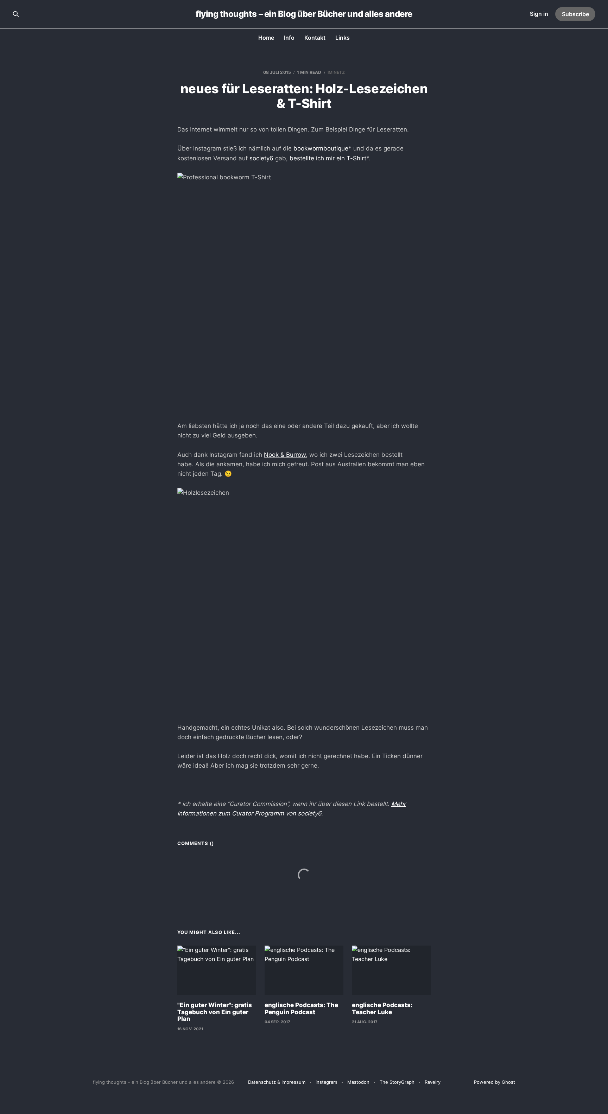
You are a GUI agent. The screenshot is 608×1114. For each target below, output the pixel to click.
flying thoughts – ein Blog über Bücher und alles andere (304, 14)
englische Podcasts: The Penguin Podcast (301, 1008)
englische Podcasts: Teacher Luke (382, 1008)
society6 (261, 158)
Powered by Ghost (494, 1082)
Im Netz (336, 72)
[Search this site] (16, 14)
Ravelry (433, 1082)
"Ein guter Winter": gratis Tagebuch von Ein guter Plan (214, 1011)
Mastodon (358, 1082)
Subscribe (575, 14)
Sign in (539, 13)
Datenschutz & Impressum (276, 1082)
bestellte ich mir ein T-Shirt (328, 158)
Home (266, 37)
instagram (326, 1082)
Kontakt (314, 37)
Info (289, 37)
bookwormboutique (320, 148)
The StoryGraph (397, 1082)
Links (342, 37)
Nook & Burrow (285, 454)
